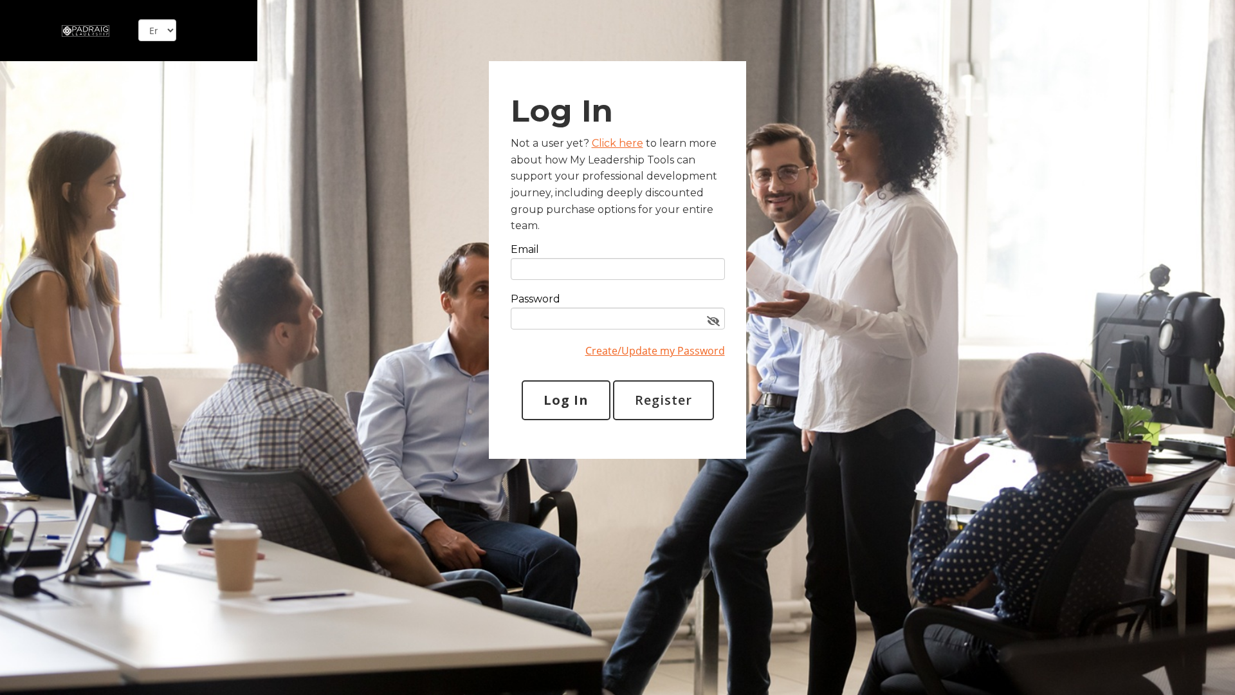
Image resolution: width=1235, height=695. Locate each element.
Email (525, 250)
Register (663, 400)
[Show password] (713, 321)
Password (535, 299)
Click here (617, 143)
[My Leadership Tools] (85, 30)
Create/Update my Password (655, 351)
